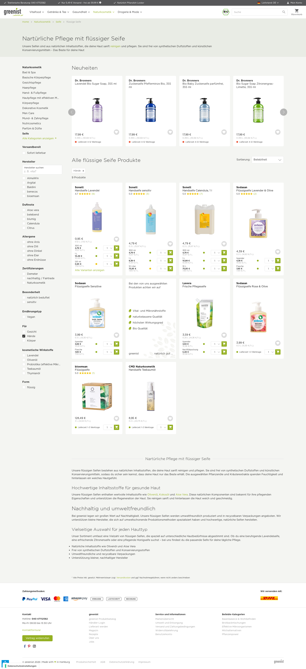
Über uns (94, 638)
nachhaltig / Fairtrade (40, 278)
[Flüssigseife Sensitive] (97, 313)
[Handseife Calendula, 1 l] (204, 219)
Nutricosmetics (31, 123)
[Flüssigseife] (97, 396)
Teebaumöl (34, 368)
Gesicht (31, 331)
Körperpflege (30, 103)
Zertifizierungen (33, 268)
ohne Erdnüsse (36, 259)
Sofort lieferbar (36, 152)
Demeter (32, 273)
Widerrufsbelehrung (166, 630)
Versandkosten (124, 577)
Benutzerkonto (163, 634)
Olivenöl (32, 359)
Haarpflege (29, 87)
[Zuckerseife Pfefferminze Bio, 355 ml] (151, 110)
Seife (25, 133)
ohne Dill (32, 246)
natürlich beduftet (38, 297)
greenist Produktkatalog (102, 619)
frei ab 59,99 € (91, 3)
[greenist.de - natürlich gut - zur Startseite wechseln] (13, 12)
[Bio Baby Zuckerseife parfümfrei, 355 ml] (204, 110)
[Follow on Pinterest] (29, 646)
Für (24, 326)
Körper (31, 340)
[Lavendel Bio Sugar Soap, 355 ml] (97, 110)
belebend (33, 214)
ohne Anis (33, 242)
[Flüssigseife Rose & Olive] (258, 317)
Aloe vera (33, 210)
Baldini (31, 187)
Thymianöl (33, 373)
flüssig (31, 387)
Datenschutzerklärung (121, 662)
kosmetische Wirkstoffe (37, 350)
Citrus (30, 227)
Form (25, 381)
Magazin (93, 630)
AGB (102, 662)
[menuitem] (294, 3)
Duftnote (28, 204)
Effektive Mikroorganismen (237, 626)
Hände (31, 336)
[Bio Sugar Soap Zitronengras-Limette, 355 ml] (258, 110)
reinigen (115, 46)
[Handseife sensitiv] (151, 219)
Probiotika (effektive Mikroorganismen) (44, 364)
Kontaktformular (31, 630)
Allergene (28, 236)
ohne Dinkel (34, 250)
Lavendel (32, 355)
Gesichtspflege (31, 82)
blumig (31, 219)
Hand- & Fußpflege (34, 92)
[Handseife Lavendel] (97, 217)
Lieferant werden (98, 626)
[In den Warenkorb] (277, 352)
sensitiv (31, 302)
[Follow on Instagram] (34, 646)
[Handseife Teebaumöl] (151, 396)
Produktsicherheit (86, 662)
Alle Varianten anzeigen (89, 270)
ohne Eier (33, 255)
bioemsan (33, 196)
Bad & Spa (29, 72)
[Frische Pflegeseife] (204, 313)
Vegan (31, 316)
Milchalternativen (231, 630)
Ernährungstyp (32, 311)
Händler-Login (97, 623)
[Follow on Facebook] (24, 646)
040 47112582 (40, 619)
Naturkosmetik (31, 67)
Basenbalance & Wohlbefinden (239, 619)
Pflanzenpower (230, 634)
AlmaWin (33, 178)
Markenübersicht (164, 619)
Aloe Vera (182, 494)
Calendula (33, 223)
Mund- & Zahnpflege (35, 118)
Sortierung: (243, 159)
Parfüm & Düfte (32, 128)
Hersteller (28, 161)
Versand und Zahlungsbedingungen (175, 626)
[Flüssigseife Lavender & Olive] (258, 223)
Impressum (144, 662)
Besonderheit (31, 292)
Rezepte (93, 634)
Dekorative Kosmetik (35, 108)
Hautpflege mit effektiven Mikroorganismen (42, 97)
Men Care (28, 113)
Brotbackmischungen (234, 623)
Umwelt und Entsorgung (169, 623)
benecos (32, 191)
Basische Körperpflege (36, 77)
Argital (31, 182)
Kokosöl (164, 494)
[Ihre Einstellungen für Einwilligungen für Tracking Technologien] (21, 666)
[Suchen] (284, 12)
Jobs (91, 641)
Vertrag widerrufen (37, 638)
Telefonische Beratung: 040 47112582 (26, 3)
